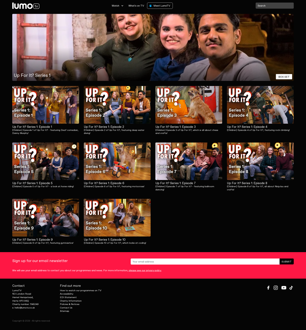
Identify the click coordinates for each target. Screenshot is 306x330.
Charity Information (71, 300)
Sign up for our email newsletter (40, 261)
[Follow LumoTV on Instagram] (275, 287)
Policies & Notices (69, 304)
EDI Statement (68, 297)
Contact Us (66, 307)
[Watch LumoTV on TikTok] (291, 287)
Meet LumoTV (161, 5)
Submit (286, 261)
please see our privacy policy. (145, 270)
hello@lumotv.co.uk (25, 307)
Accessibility (66, 293)
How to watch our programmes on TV (80, 290)
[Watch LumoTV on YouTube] (283, 287)
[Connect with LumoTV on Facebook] (268, 287)
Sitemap (64, 311)
